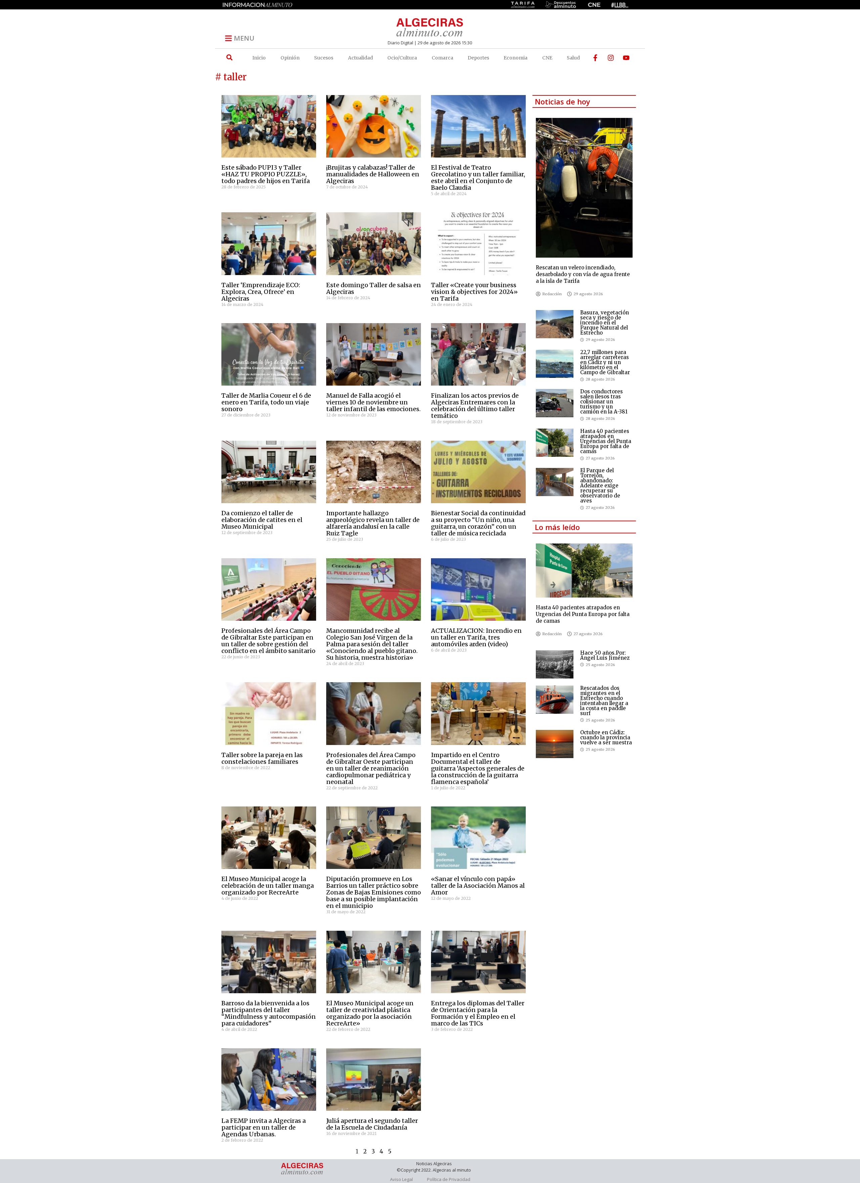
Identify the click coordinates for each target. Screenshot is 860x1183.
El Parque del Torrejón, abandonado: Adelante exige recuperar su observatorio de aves (600, 485)
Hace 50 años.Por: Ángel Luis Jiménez (605, 655)
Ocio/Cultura (402, 58)
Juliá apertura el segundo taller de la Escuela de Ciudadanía (372, 1124)
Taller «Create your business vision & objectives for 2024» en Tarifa (474, 291)
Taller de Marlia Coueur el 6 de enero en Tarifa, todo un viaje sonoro (266, 402)
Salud (573, 58)
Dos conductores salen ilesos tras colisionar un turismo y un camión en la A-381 (604, 401)
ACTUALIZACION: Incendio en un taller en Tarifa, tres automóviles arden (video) (476, 637)
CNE (547, 58)
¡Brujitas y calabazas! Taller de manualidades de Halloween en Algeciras (372, 174)
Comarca (442, 58)
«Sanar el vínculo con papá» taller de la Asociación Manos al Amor (478, 885)
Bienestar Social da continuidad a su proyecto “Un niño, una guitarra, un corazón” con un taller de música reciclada (478, 523)
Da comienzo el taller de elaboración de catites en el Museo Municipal (261, 519)
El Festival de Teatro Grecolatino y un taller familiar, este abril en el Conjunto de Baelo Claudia (478, 177)
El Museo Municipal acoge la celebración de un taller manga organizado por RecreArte (267, 885)
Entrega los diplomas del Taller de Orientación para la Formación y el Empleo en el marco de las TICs (477, 1013)
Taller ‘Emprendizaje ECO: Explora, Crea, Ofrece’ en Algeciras (260, 291)
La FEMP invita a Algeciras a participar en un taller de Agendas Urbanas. (263, 1127)
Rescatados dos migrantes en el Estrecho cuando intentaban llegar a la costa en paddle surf (604, 700)
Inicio (259, 58)
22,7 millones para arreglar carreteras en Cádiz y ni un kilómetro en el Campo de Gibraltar (605, 362)
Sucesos (323, 58)
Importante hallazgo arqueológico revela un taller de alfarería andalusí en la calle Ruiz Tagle (373, 523)
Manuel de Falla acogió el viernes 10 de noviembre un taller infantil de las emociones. (373, 402)
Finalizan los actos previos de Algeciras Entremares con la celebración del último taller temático (475, 406)
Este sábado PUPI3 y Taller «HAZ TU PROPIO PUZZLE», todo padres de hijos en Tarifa (265, 174)
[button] (229, 57)
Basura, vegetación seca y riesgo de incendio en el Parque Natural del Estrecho (604, 322)
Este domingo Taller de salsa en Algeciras (373, 288)
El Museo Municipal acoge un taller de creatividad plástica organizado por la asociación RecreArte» (370, 1013)
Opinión (290, 58)
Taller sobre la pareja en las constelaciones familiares (262, 758)
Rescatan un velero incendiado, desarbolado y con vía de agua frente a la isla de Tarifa (583, 274)
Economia (515, 58)
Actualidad (360, 58)
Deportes (478, 58)
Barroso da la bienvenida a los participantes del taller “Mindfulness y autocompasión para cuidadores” (268, 1013)
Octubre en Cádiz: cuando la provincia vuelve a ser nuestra (606, 737)
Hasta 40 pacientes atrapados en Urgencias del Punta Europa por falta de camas (605, 441)
